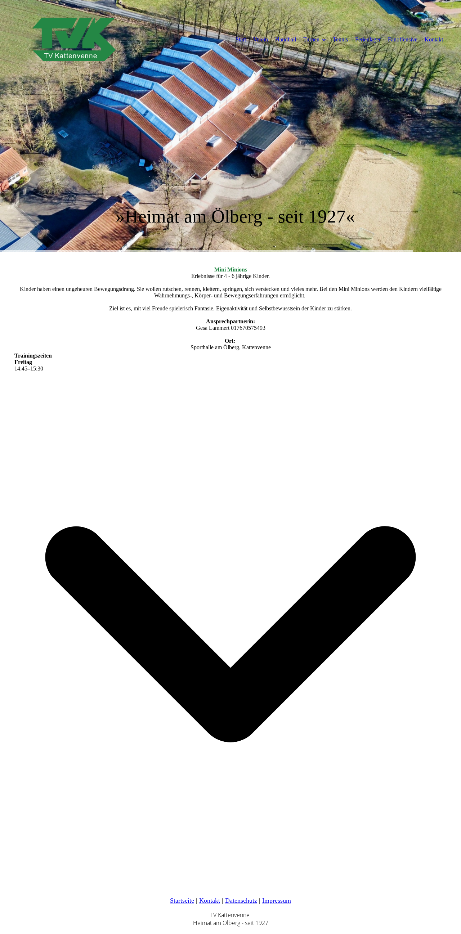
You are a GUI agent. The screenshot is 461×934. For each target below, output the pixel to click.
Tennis (340, 39)
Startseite (182, 900)
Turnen (311, 39)
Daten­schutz (241, 900)
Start (241, 39)
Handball (285, 39)
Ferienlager (368, 39)
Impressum (276, 900)
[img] (73, 39)
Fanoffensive (402, 39)
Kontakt (434, 39)
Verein (260, 39)
